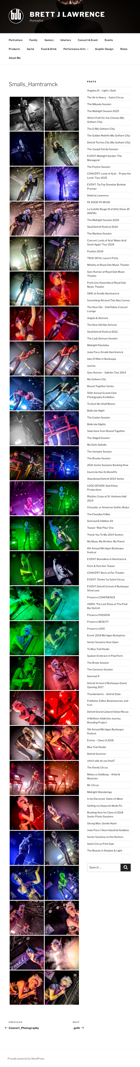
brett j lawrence (67, 14)
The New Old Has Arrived (101, 324)
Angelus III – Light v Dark (101, 90)
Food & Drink (49, 48)
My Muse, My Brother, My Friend (105, 541)
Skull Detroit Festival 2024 (102, 226)
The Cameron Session (100, 669)
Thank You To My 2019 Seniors (105, 534)
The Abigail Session (98, 437)
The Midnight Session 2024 (103, 220)
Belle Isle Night (95, 410)
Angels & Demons (97, 318)
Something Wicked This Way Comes (108, 300)
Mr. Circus (93, 785)
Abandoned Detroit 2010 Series (105, 478)
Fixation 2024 (95, 251)
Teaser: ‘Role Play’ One (100, 527)
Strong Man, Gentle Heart (102, 823)
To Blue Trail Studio (98, 649)
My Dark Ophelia (96, 444)
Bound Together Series (100, 386)
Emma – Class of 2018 (100, 740)
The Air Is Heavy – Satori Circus (105, 97)
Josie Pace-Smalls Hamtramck (105, 352)
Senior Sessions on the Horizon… (106, 836)
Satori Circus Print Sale (100, 843)
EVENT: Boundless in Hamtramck (106, 559)
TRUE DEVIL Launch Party (102, 258)
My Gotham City (96, 379)
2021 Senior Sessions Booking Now (107, 465)
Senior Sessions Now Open (102, 642)
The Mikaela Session (99, 104)
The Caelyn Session (98, 417)
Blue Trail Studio (96, 747)
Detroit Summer (96, 753)
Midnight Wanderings (99, 792)
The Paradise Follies (98, 514)
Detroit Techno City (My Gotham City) (108, 142)
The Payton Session (98, 166)
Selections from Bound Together (106, 430)
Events (109, 40)
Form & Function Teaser (101, 565)
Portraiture (15, 40)
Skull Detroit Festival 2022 (102, 331)
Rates (123, 48)
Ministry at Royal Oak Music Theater (108, 264)
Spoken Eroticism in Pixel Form (105, 655)
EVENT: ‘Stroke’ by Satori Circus (106, 579)
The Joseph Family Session (102, 149)
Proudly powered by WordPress (26, 1058)
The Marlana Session (99, 233)
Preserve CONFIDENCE (101, 597)
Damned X (93, 676)
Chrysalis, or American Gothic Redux (108, 507)
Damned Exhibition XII (100, 520)
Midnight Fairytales (98, 345)
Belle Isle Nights (96, 424)
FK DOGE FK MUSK (98, 202)
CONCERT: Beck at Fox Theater (105, 572)
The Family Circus (97, 767)
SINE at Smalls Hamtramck (103, 293)
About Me (15, 57)
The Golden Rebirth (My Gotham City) (108, 135)
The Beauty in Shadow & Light (104, 850)
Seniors (49, 40)
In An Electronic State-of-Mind (104, 798)
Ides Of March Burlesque (101, 358)
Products (14, 48)
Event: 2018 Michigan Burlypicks (106, 635)
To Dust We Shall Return (101, 403)
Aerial (30, 48)
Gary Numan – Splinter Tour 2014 (106, 372)
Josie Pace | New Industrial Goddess (108, 830)
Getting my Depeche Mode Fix (104, 805)
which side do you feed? (101, 760)
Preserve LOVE (96, 628)
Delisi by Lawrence (98, 195)
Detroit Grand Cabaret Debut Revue (108, 711)
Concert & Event (88, 40)
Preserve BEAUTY (98, 621)
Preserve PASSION (98, 614)
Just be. (91, 365)
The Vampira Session (99, 451)
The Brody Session (98, 662)
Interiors (66, 40)
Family (33, 40)
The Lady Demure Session (102, 338)
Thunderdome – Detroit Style (104, 694)
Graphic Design (104, 48)
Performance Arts (74, 48)
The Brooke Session (98, 458)
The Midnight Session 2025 (103, 111)
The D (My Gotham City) (101, 128)
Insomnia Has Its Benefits (102, 471)
